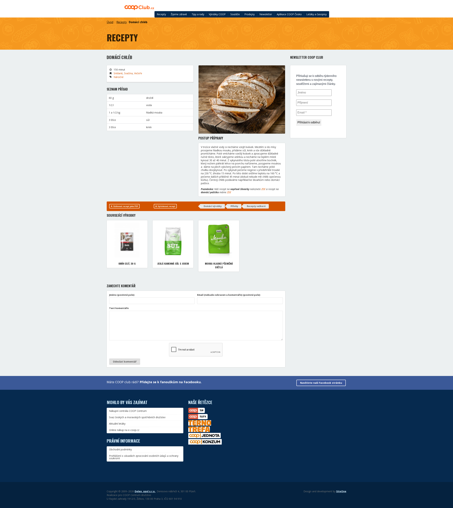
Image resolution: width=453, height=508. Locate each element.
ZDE (263, 189)
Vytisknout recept (166, 206)
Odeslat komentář (124, 361)
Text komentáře (119, 308)
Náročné (119, 77)
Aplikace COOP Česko (289, 14)
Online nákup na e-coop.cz (124, 430)
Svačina (128, 73)
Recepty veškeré (256, 206)
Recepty (161, 14)
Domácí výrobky (213, 206)
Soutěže (235, 14)
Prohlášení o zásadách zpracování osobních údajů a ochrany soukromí (143, 457)
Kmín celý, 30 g (127, 263)
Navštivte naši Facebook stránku (321, 382)
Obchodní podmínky (120, 449)
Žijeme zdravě (179, 14)
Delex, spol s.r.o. (145, 491)
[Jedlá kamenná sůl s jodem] (173, 240)
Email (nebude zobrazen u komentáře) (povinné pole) (228, 294)
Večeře (138, 73)
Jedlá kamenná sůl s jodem (173, 263)
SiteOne (341, 491)
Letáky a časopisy (316, 14)
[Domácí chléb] (241, 99)
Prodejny (249, 14)
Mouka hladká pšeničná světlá (219, 265)
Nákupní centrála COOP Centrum (128, 411)
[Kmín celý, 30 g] (127, 240)
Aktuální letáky (117, 423)
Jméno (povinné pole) (121, 294)
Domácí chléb (138, 22)
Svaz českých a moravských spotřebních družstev (137, 417)
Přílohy (234, 206)
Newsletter (265, 14)
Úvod (110, 22)
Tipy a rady (198, 14)
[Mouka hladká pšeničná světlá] (219, 240)
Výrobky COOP (217, 14)
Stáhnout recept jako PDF (125, 206)
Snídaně (118, 73)
